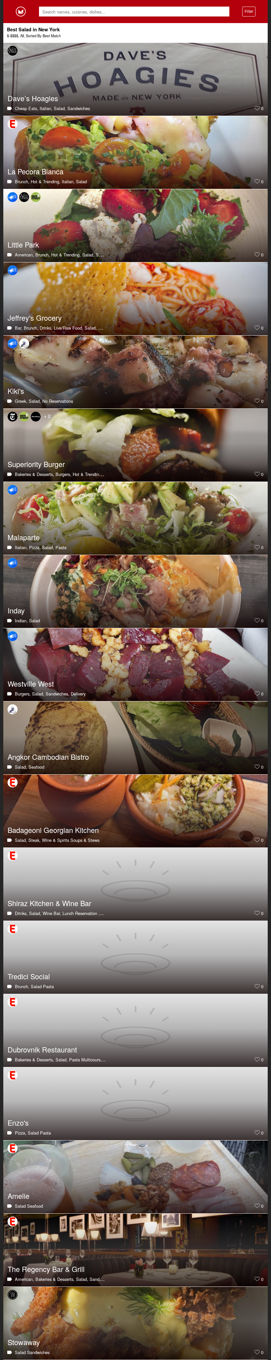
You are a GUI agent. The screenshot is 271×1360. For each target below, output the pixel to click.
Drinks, (46, 328)
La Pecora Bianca (35, 171)
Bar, (18, 328)
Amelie (18, 1196)
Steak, (34, 840)
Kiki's (16, 391)
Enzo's (18, 1122)
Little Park (23, 244)
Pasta (61, 547)
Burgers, (63, 474)
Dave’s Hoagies (33, 98)
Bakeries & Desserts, (34, 474)
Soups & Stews (84, 840)
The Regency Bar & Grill (46, 1269)
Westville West (31, 683)
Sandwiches (78, 108)
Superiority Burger (36, 464)
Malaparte (24, 537)
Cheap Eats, (26, 108)
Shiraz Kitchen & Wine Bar (49, 903)
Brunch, (22, 181)
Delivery (78, 694)
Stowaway (24, 1342)
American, (24, 254)
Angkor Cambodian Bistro (48, 757)
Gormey (21, 11)
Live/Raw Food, (68, 328)
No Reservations (57, 401)
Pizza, (35, 547)
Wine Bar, (52, 913)
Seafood (104, 254)
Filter (249, 11)
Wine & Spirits (55, 840)
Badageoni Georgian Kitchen (53, 830)
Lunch (68, 913)
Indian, (21, 620)
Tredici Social (29, 976)
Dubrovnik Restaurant (42, 1049)
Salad (81, 181)
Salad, (60, 108)
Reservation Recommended (101, 913)
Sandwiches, (57, 694)
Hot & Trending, (45, 181)
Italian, (46, 108)
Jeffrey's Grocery (35, 317)
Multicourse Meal (97, 1059)
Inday (16, 610)
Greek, (21, 401)
